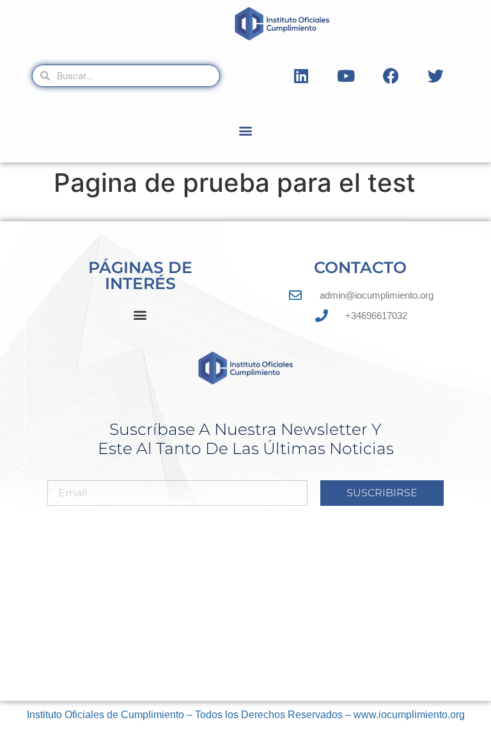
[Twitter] (435, 76)
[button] (245, 130)
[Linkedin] (301, 76)
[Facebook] (391, 76)
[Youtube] (346, 76)
